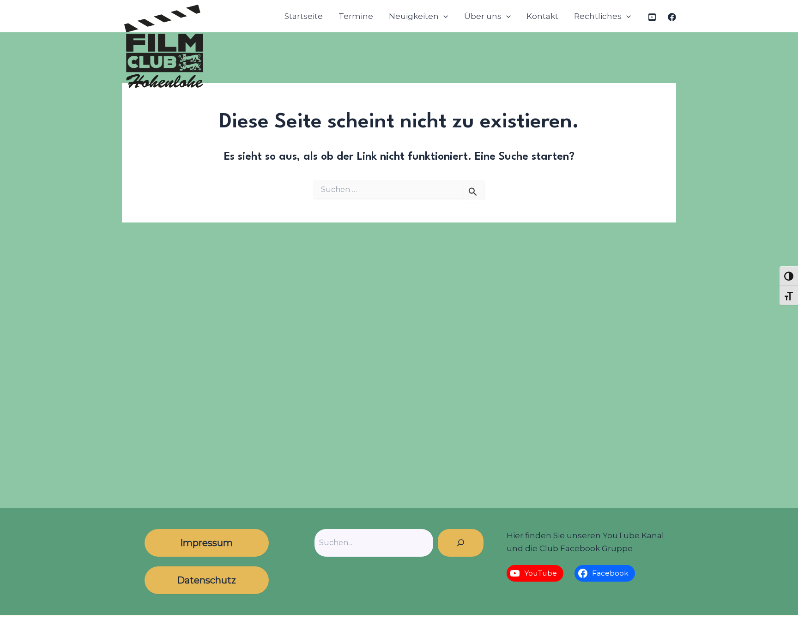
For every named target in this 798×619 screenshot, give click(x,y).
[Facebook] (672, 17)
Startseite (303, 16)
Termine (356, 16)
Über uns (483, 16)
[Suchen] (461, 543)
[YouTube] (652, 17)
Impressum (206, 542)
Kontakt (542, 16)
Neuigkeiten (414, 16)
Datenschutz (206, 580)
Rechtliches (598, 16)
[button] (443, 16)
